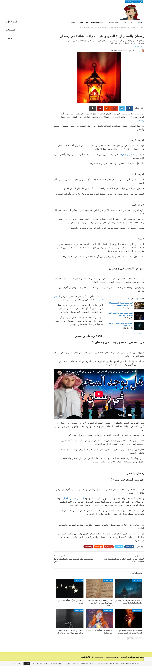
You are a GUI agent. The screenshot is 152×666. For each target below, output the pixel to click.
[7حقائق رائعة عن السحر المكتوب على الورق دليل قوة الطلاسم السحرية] (99, 588)
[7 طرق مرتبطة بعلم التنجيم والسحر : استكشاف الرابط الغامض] (128, 588)
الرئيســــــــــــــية (136, 22)
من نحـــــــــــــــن (112, 657)
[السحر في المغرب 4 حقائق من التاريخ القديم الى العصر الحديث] (128, 618)
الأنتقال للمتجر (85, 657)
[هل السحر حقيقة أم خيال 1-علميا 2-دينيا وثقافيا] (99, 618)
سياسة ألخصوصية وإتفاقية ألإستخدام (132, 657)
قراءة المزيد (17, 663)
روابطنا (73, 22)
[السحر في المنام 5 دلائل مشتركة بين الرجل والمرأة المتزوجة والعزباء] (69, 618)
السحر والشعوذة (127, 154)
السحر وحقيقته (83, 22)
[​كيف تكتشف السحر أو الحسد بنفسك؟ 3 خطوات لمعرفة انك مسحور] (139, 306)
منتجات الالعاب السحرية (98, 22)
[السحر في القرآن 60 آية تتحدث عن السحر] (69, 588)
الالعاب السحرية (113, 22)
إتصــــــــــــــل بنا (98, 657)
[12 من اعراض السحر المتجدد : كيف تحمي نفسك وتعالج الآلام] (139, 326)
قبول (27, 663)
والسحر (141, 120)
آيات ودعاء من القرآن (73, 498)
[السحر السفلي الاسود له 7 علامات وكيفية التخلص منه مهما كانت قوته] (139, 316)
